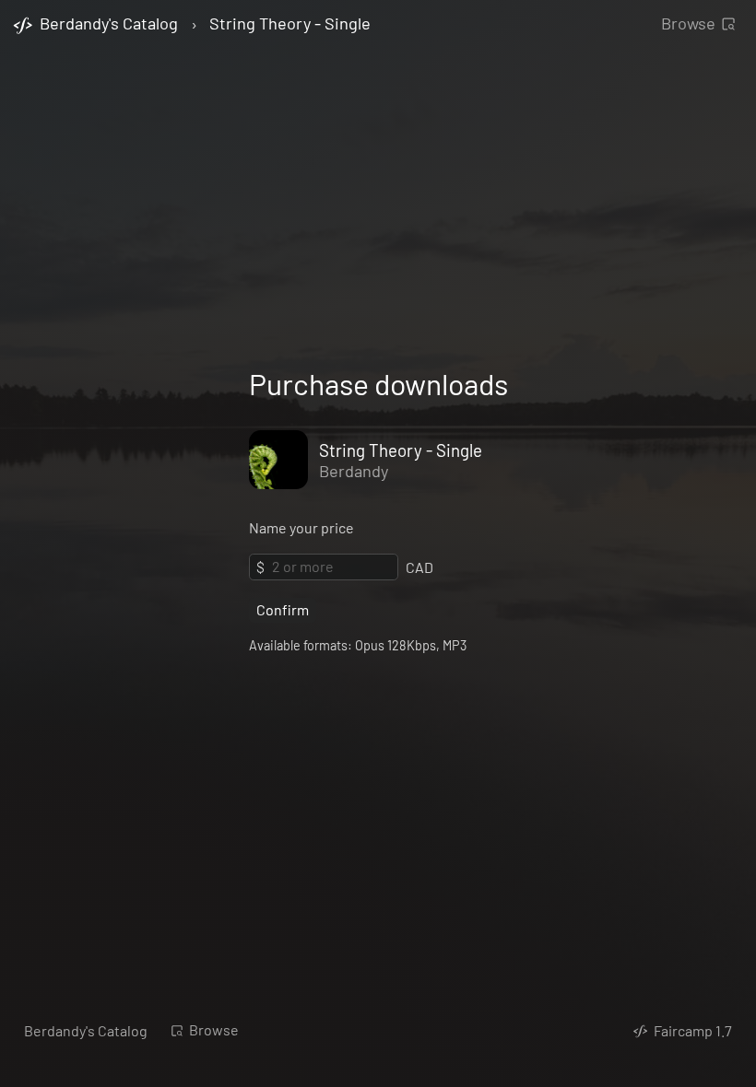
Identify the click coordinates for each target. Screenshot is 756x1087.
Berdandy (353, 471)
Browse (688, 23)
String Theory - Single (290, 24)
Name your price (301, 527)
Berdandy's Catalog (86, 1030)
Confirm (282, 609)
